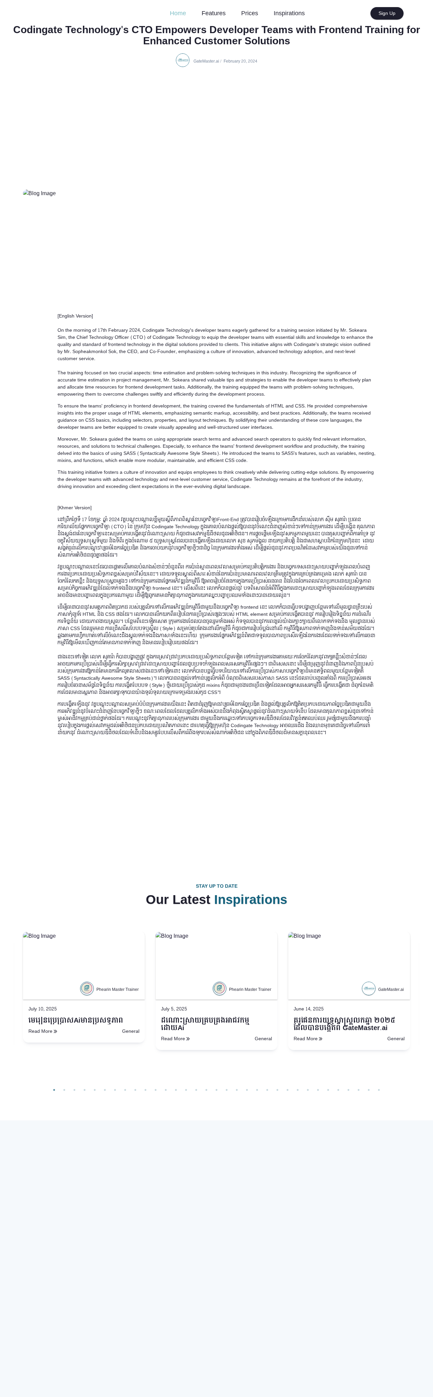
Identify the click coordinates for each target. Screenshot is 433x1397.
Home (180, 13)
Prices (249, 13)
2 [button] (64, 1090)
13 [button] (176, 1090)
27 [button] (318, 1090)
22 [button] (267, 1090)
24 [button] (287, 1090)
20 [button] (247, 1090)
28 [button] (328, 1090)
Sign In (356, 13)
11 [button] (155, 1090)
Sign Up (387, 13)
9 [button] (135, 1090)
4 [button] (84, 1090)
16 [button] (206, 1090)
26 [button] (307, 1090)
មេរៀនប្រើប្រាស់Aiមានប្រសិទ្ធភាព (75, 1021)
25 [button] (297, 1090)
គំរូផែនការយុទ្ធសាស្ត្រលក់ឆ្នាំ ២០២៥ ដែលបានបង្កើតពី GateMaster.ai (344, 1024)
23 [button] (277, 1090)
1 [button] (54, 1090)
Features (214, 13)
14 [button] (186, 1090)
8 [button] (125, 1090)
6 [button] (104, 1090)
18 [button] (226, 1090)
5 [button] (94, 1090)
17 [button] (216, 1090)
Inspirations (289, 13)
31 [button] (358, 1090)
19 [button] (236, 1090)
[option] (84, 1008)
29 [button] (338, 1090)
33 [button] (378, 1090)
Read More (40, 1031)
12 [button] (165, 1090)
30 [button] (348, 1090)
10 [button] (145, 1090)
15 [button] (196, 1090)
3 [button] (74, 1090)
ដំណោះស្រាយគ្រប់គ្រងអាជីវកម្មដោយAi (205, 1024)
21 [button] (257, 1090)
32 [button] (368, 1090)
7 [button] (115, 1090)
